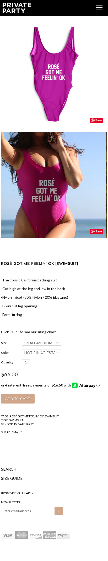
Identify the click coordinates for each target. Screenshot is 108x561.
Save (98, 120)
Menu (95, 3)
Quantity (7, 362)
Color (5, 353)
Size (4, 343)
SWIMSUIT (52, 416)
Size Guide (12, 478)
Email (16, 432)
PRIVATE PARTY (24, 424)
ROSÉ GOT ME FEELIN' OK (27, 416)
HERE (14, 332)
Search (8, 469)
